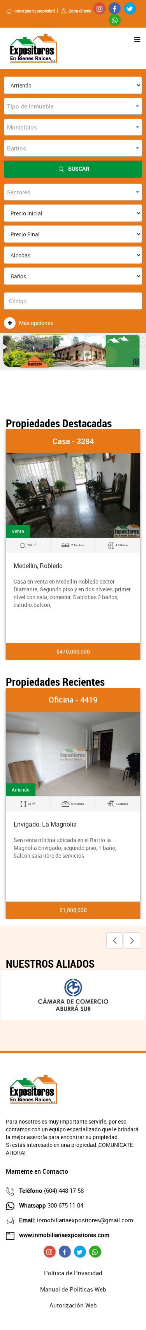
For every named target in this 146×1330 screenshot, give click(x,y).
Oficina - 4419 (73, 699)
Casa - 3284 (73, 441)
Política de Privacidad (73, 1273)
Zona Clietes (80, 11)
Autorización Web (73, 1305)
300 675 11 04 (51, 1205)
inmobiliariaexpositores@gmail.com (76, 1220)
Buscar (78, 168)
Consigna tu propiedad (34, 11)
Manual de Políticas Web (73, 1289)
